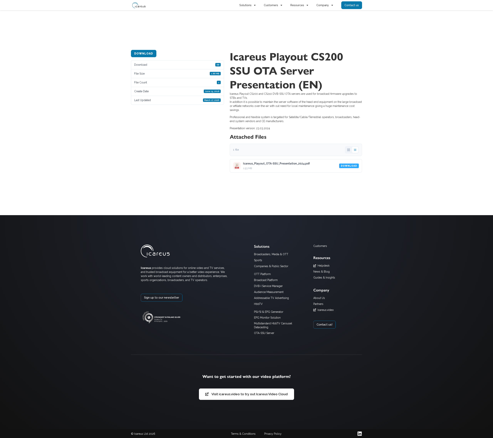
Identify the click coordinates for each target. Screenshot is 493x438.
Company (322, 5)
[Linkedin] (359, 433)
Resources (297, 5)
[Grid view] (348, 150)
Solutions (245, 5)
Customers (271, 5)
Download (143, 53)
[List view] (355, 150)
